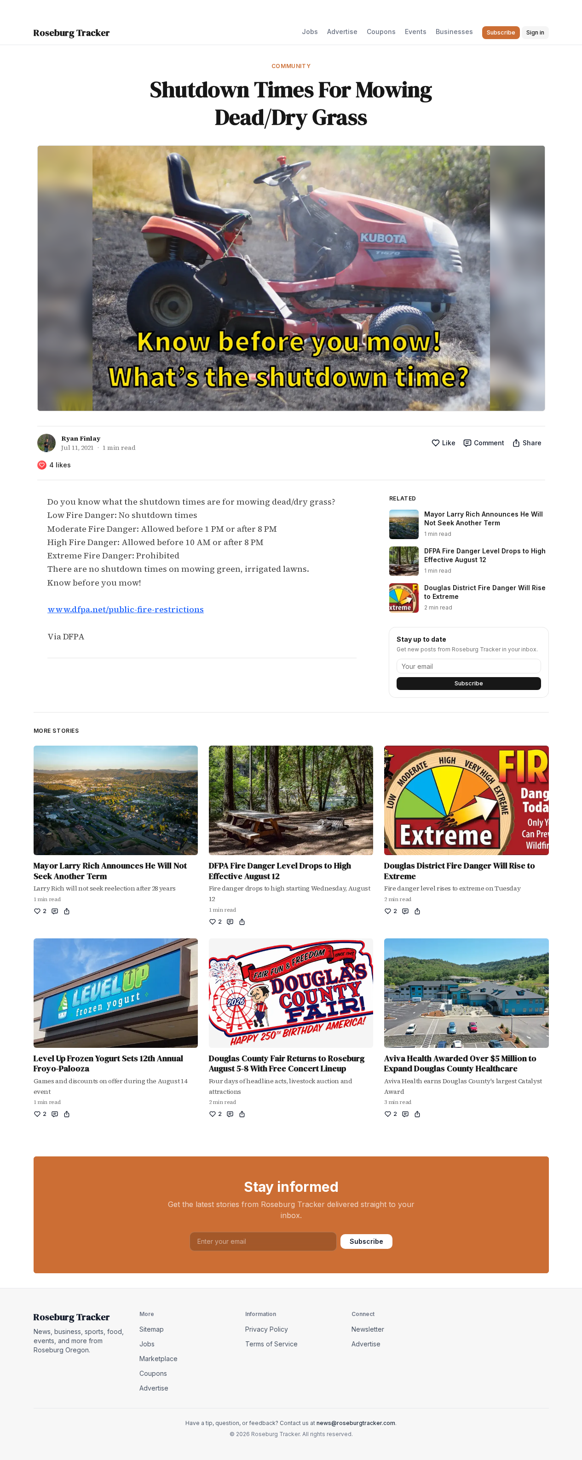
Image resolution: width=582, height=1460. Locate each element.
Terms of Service (271, 1344)
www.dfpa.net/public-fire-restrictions (125, 609)
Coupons (381, 31)
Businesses (454, 31)
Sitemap (151, 1329)
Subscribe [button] (501, 32)
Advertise (342, 31)
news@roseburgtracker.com (356, 1423)
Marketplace (158, 1358)
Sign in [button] (535, 32)
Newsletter (368, 1329)
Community (291, 66)
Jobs (310, 31)
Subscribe (469, 683)
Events (415, 31)
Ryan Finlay (80, 438)
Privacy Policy (266, 1329)
